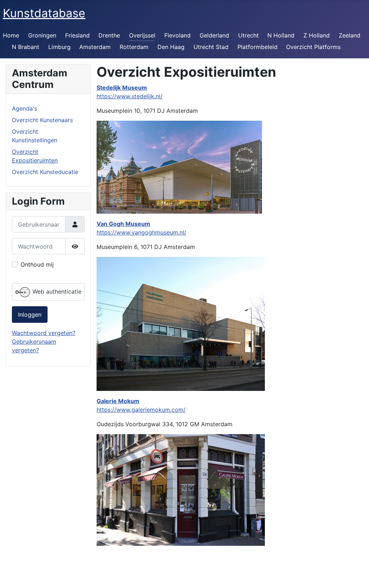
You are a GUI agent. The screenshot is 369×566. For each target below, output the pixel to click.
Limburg (59, 46)
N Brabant (25, 46)
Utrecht (248, 35)
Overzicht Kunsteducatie (45, 171)
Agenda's (24, 108)
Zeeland (349, 35)
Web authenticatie (56, 291)
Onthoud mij (37, 264)
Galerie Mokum (118, 401)
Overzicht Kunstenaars (42, 120)
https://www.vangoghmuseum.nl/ (141, 232)
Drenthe (109, 35)
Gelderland (214, 35)
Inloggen (29, 314)
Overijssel (142, 35)
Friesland (77, 35)
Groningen (42, 35)
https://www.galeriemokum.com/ (141, 409)
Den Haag (170, 46)
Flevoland (177, 35)
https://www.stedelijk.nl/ (130, 96)
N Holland (280, 35)
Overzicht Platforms (313, 46)
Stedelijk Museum (122, 87)
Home (11, 35)
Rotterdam (134, 46)
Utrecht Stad (211, 46)
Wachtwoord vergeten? (43, 333)
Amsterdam (95, 46)
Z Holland (316, 35)
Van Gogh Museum (123, 223)
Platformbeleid (257, 46)
